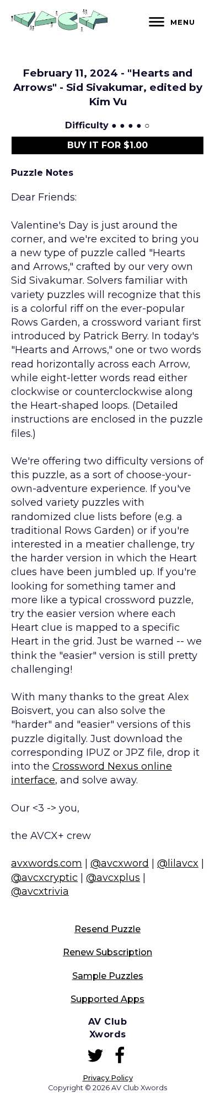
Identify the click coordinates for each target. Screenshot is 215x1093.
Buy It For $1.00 (107, 145)
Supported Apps (107, 999)
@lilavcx (177, 863)
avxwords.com (46, 863)
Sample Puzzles (107, 976)
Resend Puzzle (107, 929)
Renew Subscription (107, 952)
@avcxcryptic (44, 878)
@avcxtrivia (40, 891)
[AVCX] (59, 29)
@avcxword (119, 863)
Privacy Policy (108, 1078)
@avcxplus (113, 878)
